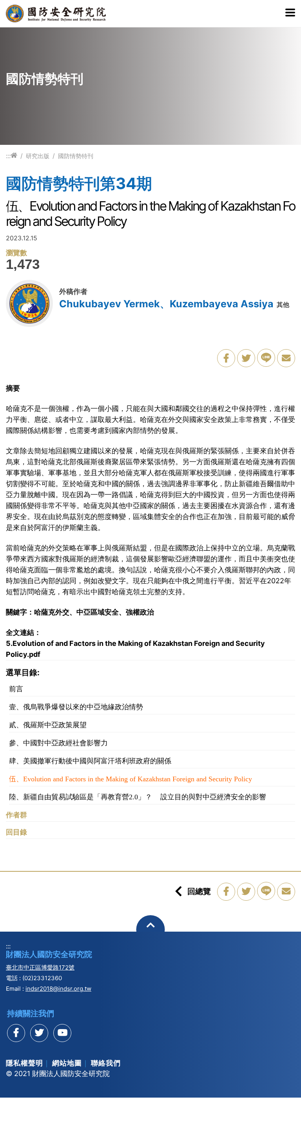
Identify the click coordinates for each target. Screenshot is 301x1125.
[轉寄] (286, 358)
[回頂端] (150, 929)
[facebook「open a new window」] (226, 358)
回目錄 (16, 832)
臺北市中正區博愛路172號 (40, 967)
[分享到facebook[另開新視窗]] (16, 1033)
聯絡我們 (106, 1063)
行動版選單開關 (290, 13)
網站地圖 (67, 1063)
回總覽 (199, 891)
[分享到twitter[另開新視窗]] (39, 1033)
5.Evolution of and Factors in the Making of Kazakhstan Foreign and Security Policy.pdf (135, 648)
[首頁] (14, 155)
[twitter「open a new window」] (246, 358)
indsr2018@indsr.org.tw (58, 988)
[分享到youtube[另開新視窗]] (62, 1033)
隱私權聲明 (24, 1063)
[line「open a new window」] (266, 358)
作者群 (16, 815)
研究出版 (37, 156)
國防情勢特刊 (75, 156)
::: (8, 156)
